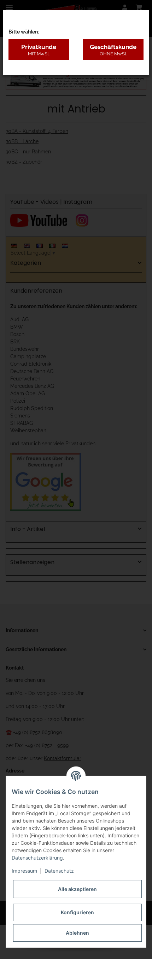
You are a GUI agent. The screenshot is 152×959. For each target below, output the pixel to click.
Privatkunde (38, 49)
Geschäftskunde (113, 49)
